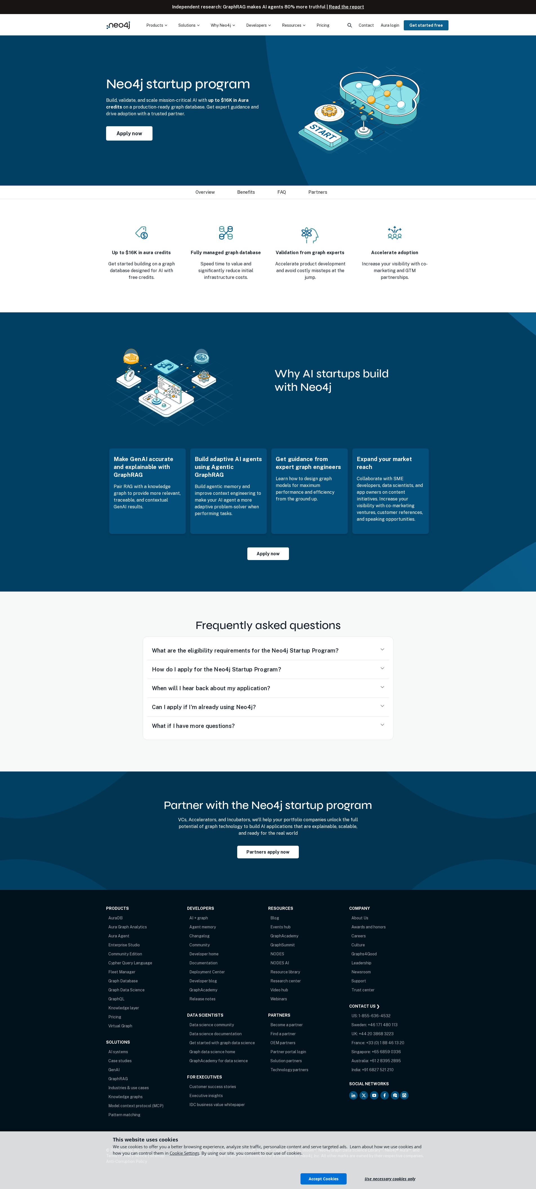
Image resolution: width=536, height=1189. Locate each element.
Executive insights (206, 1095)
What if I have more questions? (193, 726)
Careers (358, 936)
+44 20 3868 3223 (376, 1034)
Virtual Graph (120, 1026)
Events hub (280, 927)
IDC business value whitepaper (217, 1104)
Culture (358, 945)
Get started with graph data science (222, 1043)
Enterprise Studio (124, 945)
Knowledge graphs (125, 1097)
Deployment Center (207, 972)
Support (358, 981)
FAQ (281, 192)
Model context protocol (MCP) (135, 1106)
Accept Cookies (323, 1178)
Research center (285, 981)
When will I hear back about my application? (211, 688)
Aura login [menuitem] (390, 25)
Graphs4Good (364, 954)
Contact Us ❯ (364, 1006)
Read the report (346, 7)
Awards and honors (368, 927)
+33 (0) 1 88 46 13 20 (385, 1043)
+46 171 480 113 (383, 1025)
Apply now (129, 133)
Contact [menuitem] (366, 25)
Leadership (361, 963)
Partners (317, 192)
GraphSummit (282, 945)
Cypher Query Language (130, 963)
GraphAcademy (203, 990)
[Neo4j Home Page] (118, 25)
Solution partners (286, 1061)
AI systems (118, 1052)
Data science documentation (215, 1034)
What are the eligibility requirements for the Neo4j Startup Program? (245, 650)
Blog (274, 918)
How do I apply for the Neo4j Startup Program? (216, 669)
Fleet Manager (121, 972)
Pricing (114, 1017)
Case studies (120, 1061)
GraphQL (116, 999)
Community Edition (125, 954)
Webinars (278, 999)
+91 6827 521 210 (378, 1070)
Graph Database (123, 981)
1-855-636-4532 (374, 1016)
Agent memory (202, 927)
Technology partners (289, 1070)
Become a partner (286, 1025)
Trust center (362, 990)
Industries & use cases (128, 1088)
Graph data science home (212, 1052)
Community (199, 945)
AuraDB (115, 918)
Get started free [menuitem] (426, 25)
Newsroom (361, 972)
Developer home (204, 954)
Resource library (285, 972)
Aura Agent (118, 936)
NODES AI (279, 963)
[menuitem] (156, 25)
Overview (205, 192)
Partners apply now (268, 852)
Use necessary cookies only (390, 1178)
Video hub (279, 990)
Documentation (203, 963)
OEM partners (282, 1043)
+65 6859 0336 (386, 1052)
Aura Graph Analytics (127, 927)
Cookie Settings (184, 1153)
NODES (277, 954)
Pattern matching (124, 1115)
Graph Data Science (126, 990)
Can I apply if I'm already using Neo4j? (204, 707)
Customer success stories (212, 1086)
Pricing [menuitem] (323, 25)
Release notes (202, 999)
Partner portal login (288, 1052)
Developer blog (203, 981)
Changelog (199, 936)
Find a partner (283, 1034)
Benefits (246, 192)
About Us (359, 918)
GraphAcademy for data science (218, 1061)
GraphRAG (118, 1079)
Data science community (211, 1025)
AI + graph (198, 918)
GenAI (114, 1070)
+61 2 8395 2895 (385, 1061)
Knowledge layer (123, 1008)
